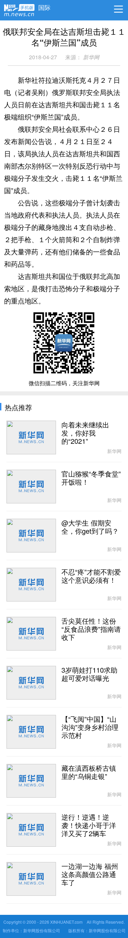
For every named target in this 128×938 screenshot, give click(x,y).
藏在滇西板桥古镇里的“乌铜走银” (88, 772)
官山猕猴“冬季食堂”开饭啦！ (91, 478)
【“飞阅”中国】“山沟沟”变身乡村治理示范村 (89, 727)
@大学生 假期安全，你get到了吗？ (90, 527)
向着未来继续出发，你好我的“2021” (85, 433)
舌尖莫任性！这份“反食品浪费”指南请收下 (91, 629)
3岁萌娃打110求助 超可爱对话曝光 (89, 674)
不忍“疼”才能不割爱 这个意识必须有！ (91, 576)
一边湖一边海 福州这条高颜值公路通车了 (89, 874)
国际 (44, 6)
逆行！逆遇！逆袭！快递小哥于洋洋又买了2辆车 (88, 825)
